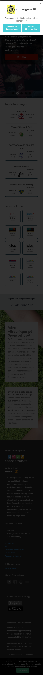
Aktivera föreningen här (31, 27)
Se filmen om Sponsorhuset (12, 27)
